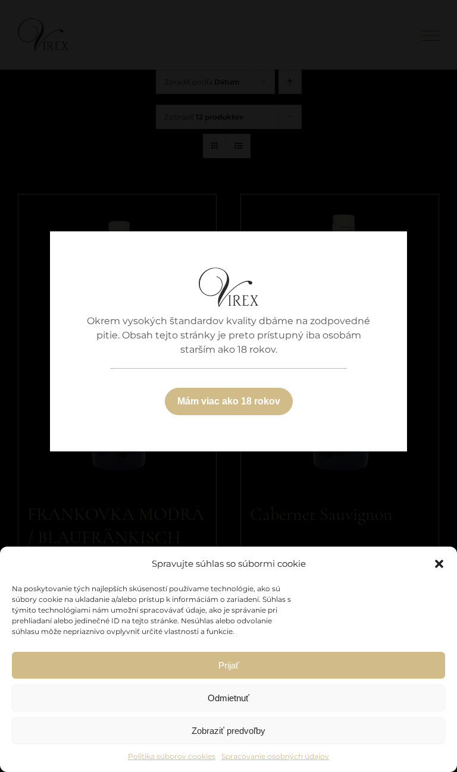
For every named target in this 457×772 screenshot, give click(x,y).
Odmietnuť (228, 698)
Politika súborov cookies (171, 756)
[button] (439, 564)
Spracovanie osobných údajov (275, 756)
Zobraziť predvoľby (228, 731)
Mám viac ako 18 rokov (228, 401)
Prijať (228, 665)
